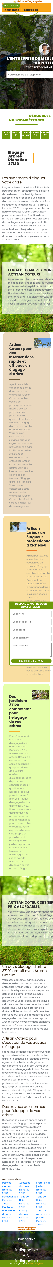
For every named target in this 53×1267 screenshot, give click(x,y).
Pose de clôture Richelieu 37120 (7, 1188)
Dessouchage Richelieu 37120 (9, 1200)
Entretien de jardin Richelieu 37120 (43, 1188)
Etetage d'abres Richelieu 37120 (24, 1216)
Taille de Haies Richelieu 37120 (41, 1202)
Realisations (11, 5)
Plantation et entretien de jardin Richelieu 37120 (9, 1214)
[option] (6, 135)
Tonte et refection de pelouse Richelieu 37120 (43, 1217)
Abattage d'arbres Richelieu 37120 (24, 1188)
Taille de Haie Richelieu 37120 (24, 1202)
